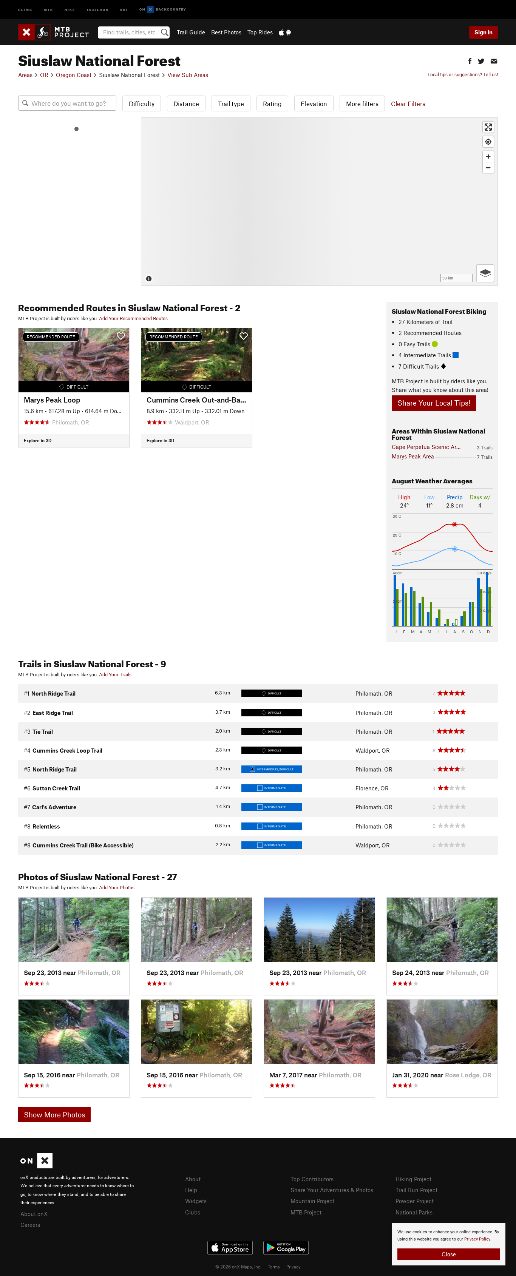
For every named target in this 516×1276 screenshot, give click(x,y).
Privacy (293, 1266)
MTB (48, 9)
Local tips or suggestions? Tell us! (463, 74)
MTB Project (305, 1212)
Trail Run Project (416, 1190)
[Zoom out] (488, 167)
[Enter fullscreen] (488, 127)
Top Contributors (312, 1179)
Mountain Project (312, 1200)
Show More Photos (54, 1114)
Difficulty (141, 103)
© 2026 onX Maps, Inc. (238, 1266)
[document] (448, 1244)
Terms (274, 1266)
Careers (30, 1224)
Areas (25, 74)
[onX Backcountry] (163, 9)
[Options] (485, 273)
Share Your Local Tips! (433, 402)
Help (191, 1190)
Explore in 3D (37, 440)
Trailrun (98, 9)
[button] (470, 60)
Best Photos (226, 32)
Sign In (483, 32)
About (193, 1179)
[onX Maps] (36, 1166)
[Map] (319, 201)
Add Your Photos (116, 887)
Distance (186, 103)
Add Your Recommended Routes (133, 318)
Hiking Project (413, 1179)
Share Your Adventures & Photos (331, 1190)
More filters (362, 103)
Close (449, 1254)
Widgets (196, 1200)
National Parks (414, 1212)
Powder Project (414, 1200)
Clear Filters (408, 103)
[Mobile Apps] (285, 32)
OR (44, 74)
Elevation (314, 103)
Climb (25, 9)
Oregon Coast (73, 74)
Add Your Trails (115, 674)
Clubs (192, 1212)
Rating (272, 103)
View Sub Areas (187, 74)
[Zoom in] (488, 156)
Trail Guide (191, 32)
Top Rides (260, 32)
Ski (124, 9)
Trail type (231, 103)
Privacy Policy (477, 1239)
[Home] (57, 32)
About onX (34, 1213)
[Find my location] (488, 141)
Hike (70, 9)
